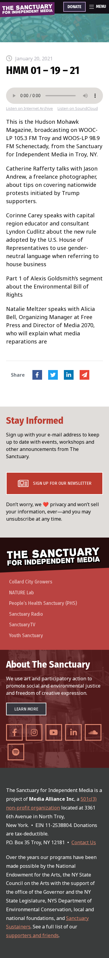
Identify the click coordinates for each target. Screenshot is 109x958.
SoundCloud (93, 732)
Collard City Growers (30, 582)
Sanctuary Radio (26, 614)
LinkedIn (69, 375)
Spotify (16, 752)
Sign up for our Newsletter (62, 483)
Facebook (37, 375)
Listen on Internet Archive (29, 108)
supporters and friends (32, 935)
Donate (74, 7)
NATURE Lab (21, 592)
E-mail (84, 375)
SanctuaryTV (22, 624)
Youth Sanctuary (26, 635)
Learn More (26, 709)
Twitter (53, 375)
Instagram (34, 732)
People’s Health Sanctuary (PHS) (43, 603)
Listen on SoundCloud (78, 108)
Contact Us (83, 842)
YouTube (53, 732)
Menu (101, 7)
